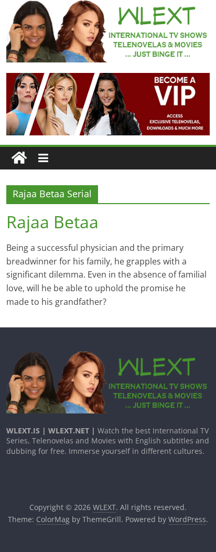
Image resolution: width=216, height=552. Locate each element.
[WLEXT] (19, 158)
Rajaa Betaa (52, 221)
